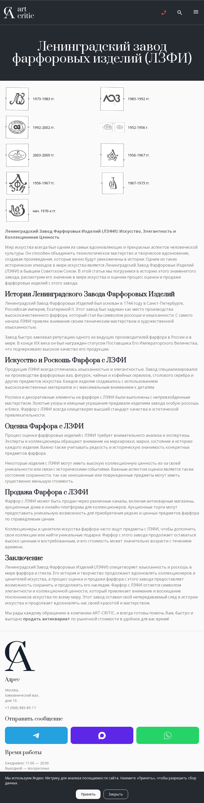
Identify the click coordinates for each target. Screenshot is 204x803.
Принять (88, 794)
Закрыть (116, 794)
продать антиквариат (46, 619)
